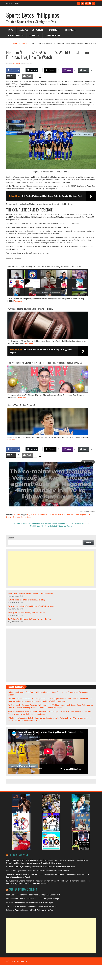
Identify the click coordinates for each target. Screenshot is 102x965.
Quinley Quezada (13, 517)
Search (11, 537)
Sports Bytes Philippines (32, 15)
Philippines (75, 514)
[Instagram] (89, 3)
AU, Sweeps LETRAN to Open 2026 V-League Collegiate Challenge (32, 898)
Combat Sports (15, 35)
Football (25, 43)
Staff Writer (17, 63)
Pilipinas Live (85, 514)
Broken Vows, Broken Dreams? (21, 405)
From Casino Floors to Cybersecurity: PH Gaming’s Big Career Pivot (33, 894)
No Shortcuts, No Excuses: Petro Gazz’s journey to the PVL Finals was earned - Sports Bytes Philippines (49, 705)
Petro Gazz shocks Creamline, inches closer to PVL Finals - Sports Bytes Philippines (41, 711)
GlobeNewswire (18, 855)
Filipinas (58, 514)
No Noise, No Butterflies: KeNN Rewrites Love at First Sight (29, 902)
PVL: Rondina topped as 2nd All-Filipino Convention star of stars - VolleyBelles (39, 718)
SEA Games (23, 29)
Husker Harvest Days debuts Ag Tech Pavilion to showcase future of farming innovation (40, 866)
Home (10, 29)
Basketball (54, 29)
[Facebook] (78, 3)
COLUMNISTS (37, 29)
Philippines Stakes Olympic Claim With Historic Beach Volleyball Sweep (31, 606)
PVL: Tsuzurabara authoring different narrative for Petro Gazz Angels (35, 707)
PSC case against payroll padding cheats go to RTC (30, 308)
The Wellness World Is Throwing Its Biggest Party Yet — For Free (29, 619)
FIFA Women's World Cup (43, 514)
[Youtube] (86, 3)
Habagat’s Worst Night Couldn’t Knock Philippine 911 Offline (29, 910)
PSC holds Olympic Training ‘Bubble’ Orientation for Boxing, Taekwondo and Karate (44, 266)
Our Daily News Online (23, 889)
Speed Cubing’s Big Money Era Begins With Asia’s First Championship (30, 593)
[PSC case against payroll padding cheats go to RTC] (47, 333)
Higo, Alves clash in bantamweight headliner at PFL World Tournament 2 (36, 701)
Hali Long (66, 514)
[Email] (93, 3)
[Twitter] (82, 3)
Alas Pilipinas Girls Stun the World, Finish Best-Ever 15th (26, 612)
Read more (18, 301)
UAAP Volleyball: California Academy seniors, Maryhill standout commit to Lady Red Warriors (51, 523)
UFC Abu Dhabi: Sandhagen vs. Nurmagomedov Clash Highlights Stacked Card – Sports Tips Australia (48, 698)
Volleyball (70, 29)
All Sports (33, 35)
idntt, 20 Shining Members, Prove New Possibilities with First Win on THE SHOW (37, 870)
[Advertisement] (51, 568)
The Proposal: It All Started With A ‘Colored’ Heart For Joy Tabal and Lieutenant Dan (44, 362)
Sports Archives (52, 35)
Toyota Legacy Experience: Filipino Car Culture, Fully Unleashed (31, 906)
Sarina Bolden (26, 517)
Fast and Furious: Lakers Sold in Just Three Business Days (26, 599)
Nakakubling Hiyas (15, 692)
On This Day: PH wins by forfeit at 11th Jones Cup (51, 526)
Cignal (29, 514)
